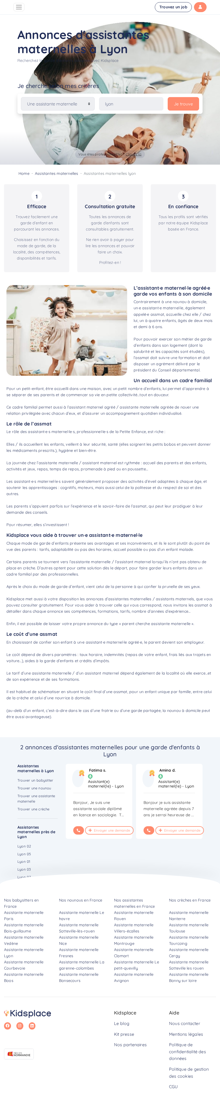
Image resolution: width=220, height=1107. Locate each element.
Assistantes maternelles (56, 173)
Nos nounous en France (80, 900)
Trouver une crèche (33, 809)
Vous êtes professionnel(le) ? (109, 154)
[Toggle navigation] (18, 7)
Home (24, 173)
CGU (173, 1086)
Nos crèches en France (190, 900)
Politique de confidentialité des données (187, 1051)
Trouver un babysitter (35, 780)
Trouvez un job (173, 7)
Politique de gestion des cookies (189, 1072)
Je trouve (183, 104)
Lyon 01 (23, 861)
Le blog (121, 1023)
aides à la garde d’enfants (49, 660)
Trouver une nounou (34, 788)
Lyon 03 (24, 869)
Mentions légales (186, 1034)
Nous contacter (184, 1023)
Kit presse (124, 1034)
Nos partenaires (130, 1044)
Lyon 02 (24, 846)
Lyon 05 (24, 854)
